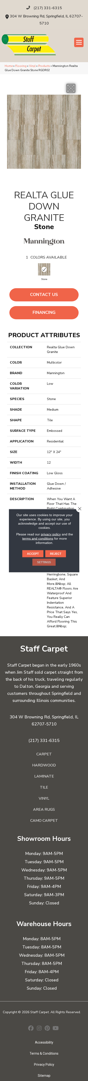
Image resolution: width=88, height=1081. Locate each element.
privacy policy (51, 534)
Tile (44, 787)
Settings (44, 562)
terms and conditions (37, 538)
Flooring (21, 66)
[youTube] (55, 1028)
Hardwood (44, 765)
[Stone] (44, 269)
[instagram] (39, 1028)
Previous (12, 270)
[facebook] (31, 1028)
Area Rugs (44, 809)
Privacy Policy (44, 1064)
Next (75, 270)
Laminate (44, 776)
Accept (33, 553)
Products (44, 66)
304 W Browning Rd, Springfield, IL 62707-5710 (44, 720)
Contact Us (44, 294)
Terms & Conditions (44, 1053)
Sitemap (44, 1075)
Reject (55, 553)
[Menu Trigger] (79, 42)
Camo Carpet (44, 820)
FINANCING (44, 312)
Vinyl (32, 66)
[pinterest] (47, 1028)
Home (9, 66)
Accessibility (44, 1042)
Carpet (44, 754)
